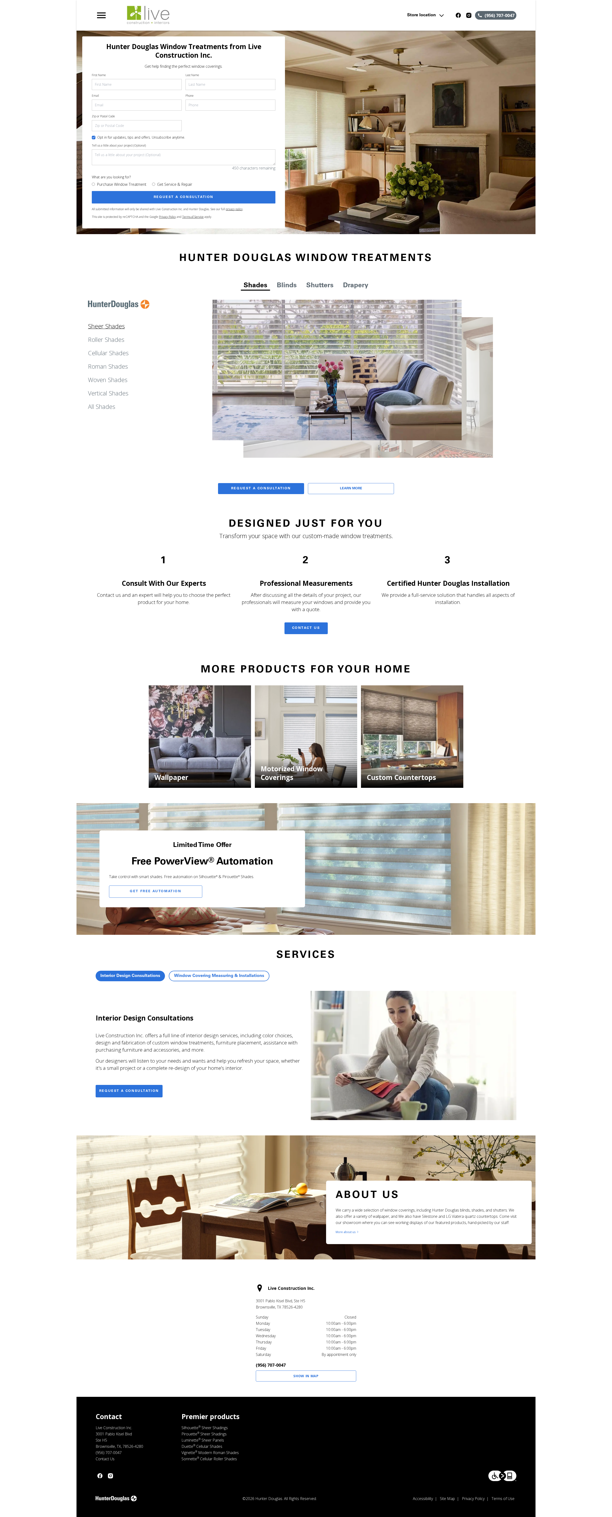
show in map (306, 1376)
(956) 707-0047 (271, 1365)
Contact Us (306, 628)
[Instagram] (468, 15)
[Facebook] (458, 15)
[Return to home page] (194, 15)
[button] (101, 15)
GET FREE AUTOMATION (155, 891)
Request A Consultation (261, 488)
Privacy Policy (167, 217)
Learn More (351, 488)
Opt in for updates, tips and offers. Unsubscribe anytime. (141, 137)
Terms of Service (193, 217)
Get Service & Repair (174, 184)
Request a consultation (129, 1091)
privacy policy (234, 209)
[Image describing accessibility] (502, 1476)
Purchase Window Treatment (121, 184)
